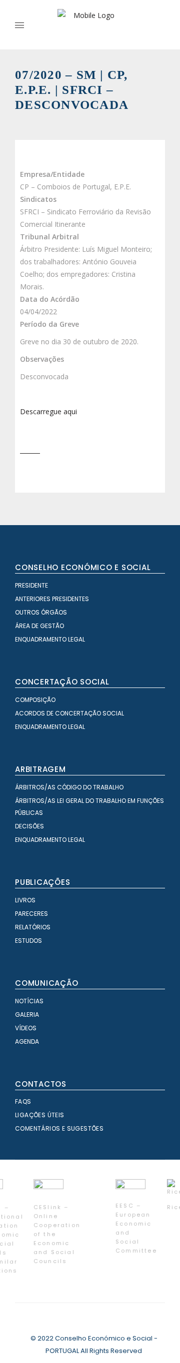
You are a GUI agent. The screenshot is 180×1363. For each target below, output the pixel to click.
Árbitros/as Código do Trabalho (69, 787)
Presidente (31, 585)
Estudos (28, 940)
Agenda (27, 1041)
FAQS (23, 1101)
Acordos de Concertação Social (69, 713)
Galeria (27, 1014)
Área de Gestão (39, 626)
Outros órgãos (41, 612)
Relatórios (32, 927)
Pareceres (31, 913)
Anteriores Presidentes (52, 599)
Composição (35, 699)
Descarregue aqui (48, 411)
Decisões (29, 826)
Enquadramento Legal (50, 639)
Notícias (29, 1001)
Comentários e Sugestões (59, 1128)
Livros (25, 900)
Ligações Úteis (39, 1115)
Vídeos (25, 1028)
